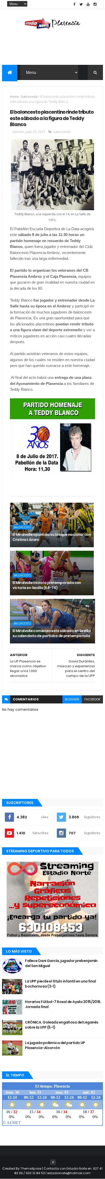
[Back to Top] (53, 1162)
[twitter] (81, 4)
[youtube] (88, 4)
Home (14, 96)
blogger (72, 699)
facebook (92, 699)
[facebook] (74, 4)
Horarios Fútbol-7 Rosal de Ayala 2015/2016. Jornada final (63, 1004)
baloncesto (29, 96)
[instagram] (95, 4)
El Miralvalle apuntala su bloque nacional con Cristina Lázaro (51, 537)
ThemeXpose (30, 1168)
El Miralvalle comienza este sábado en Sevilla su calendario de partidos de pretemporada (51, 633)
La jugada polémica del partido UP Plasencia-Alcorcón (55, 1045)
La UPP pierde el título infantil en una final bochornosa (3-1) (60, 984)
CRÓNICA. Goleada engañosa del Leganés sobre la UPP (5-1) (61, 1025)
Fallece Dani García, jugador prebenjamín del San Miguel (61, 963)
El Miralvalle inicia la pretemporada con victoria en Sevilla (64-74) (46, 585)
